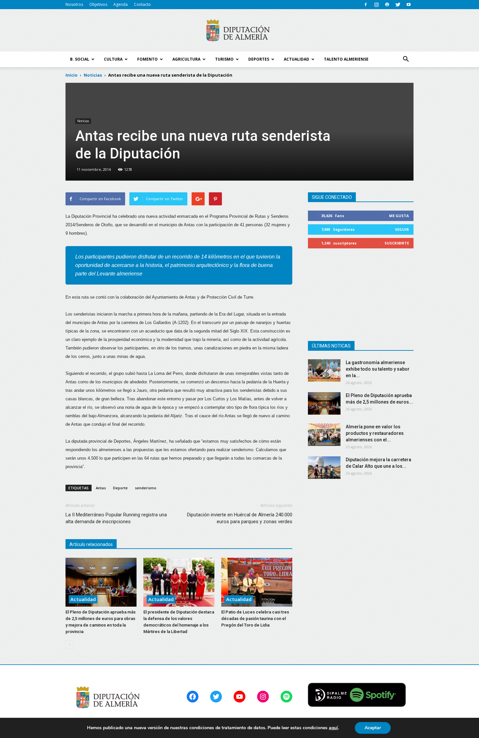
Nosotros (74, 4)
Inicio (71, 75)
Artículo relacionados (91, 544)
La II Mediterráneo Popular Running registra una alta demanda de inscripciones (116, 518)
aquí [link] (333, 728)
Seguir (402, 229)
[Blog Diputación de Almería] (239, 30)
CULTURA (113, 59)
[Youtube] (409, 4)
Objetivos (98, 4)
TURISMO (224, 59)
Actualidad (83, 599)
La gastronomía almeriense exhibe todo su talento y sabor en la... (378, 369)
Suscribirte (397, 243)
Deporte (120, 487)
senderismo (145, 487)
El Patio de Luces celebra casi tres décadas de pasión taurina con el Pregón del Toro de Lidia (255, 618)
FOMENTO (147, 59)
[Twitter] (398, 4)
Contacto (142, 4)
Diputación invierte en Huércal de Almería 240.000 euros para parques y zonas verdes (239, 518)
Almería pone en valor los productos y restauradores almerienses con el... (375, 433)
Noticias (83, 121)
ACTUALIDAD (296, 59)
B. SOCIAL (79, 59)
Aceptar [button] (373, 728)
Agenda (120, 4)
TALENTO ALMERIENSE (346, 59)
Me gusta (399, 215)
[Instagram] (376, 4)
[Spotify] (387, 4)
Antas (101, 487)
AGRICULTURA (186, 59)
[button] (406, 59)
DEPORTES (258, 59)
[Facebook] (365, 4)
